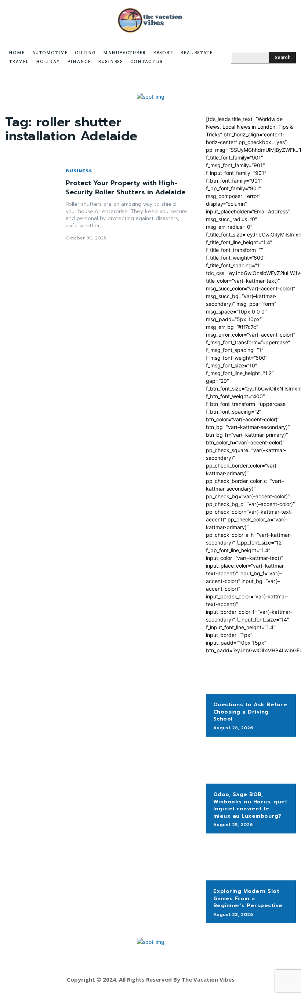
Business (79, 171)
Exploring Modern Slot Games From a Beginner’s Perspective (248, 898)
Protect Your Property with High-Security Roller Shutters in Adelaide (125, 187)
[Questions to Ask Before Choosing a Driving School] (251, 674)
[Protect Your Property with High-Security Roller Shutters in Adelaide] (31, 204)
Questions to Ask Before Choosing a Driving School (250, 712)
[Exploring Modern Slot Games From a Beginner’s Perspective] (251, 860)
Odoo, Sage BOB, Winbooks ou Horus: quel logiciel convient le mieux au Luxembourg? (250, 805)
